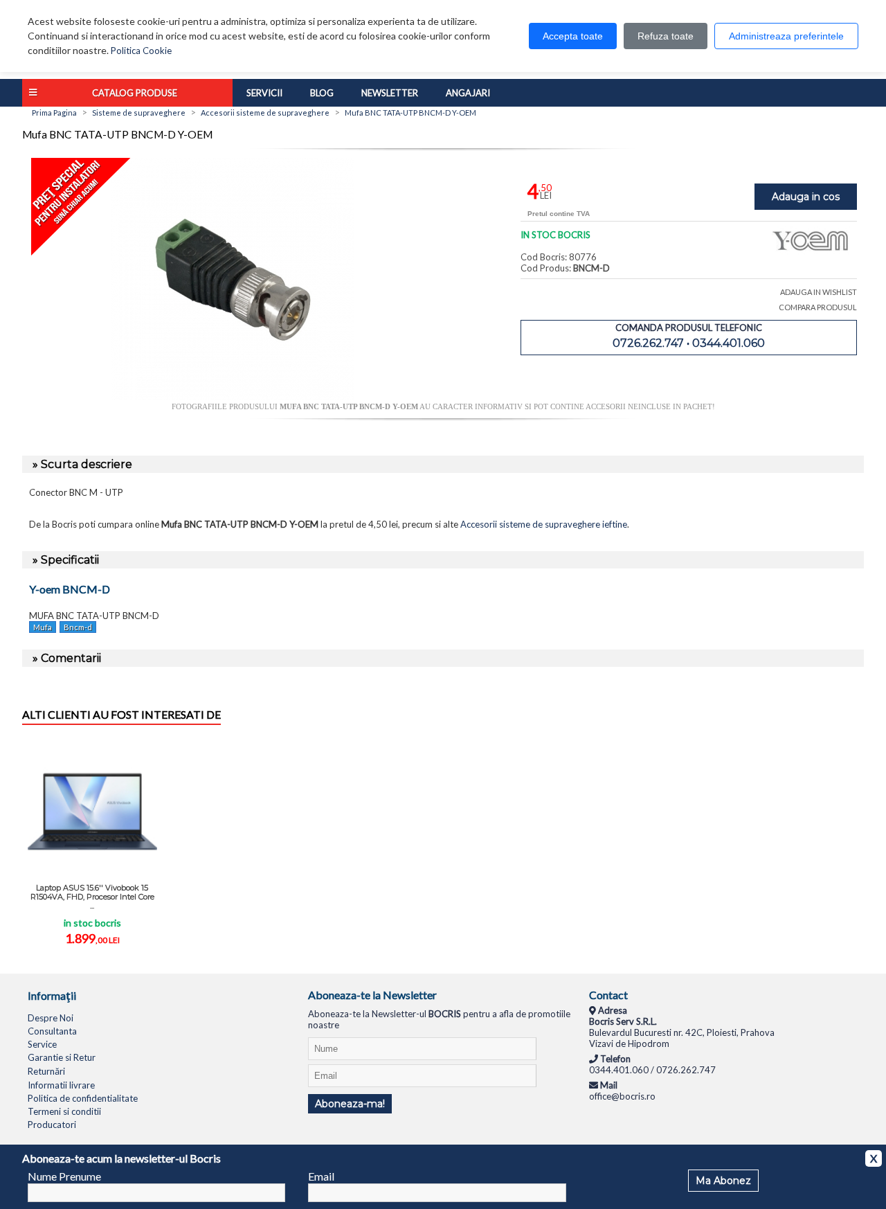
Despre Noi (50, 1017)
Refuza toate (666, 36)
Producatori (52, 1124)
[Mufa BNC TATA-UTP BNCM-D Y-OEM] (232, 396)
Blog (322, 92)
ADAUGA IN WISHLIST (818, 291)
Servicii (264, 92)
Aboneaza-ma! (350, 1104)
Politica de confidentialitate (83, 1098)
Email (321, 1176)
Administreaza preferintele (786, 36)
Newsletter (389, 92)
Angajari (468, 92)
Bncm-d (78, 627)
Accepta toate (573, 36)
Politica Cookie (141, 50)
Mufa (42, 627)
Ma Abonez (723, 1180)
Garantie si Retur (62, 1057)
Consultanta (52, 1031)
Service (42, 1044)
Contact (608, 994)
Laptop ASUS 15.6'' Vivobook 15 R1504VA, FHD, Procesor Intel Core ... (92, 897)
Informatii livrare (61, 1085)
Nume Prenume (64, 1176)
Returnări (46, 1071)
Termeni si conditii (64, 1111)
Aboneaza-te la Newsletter (372, 994)
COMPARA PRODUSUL (818, 307)
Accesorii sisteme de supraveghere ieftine (543, 524)
